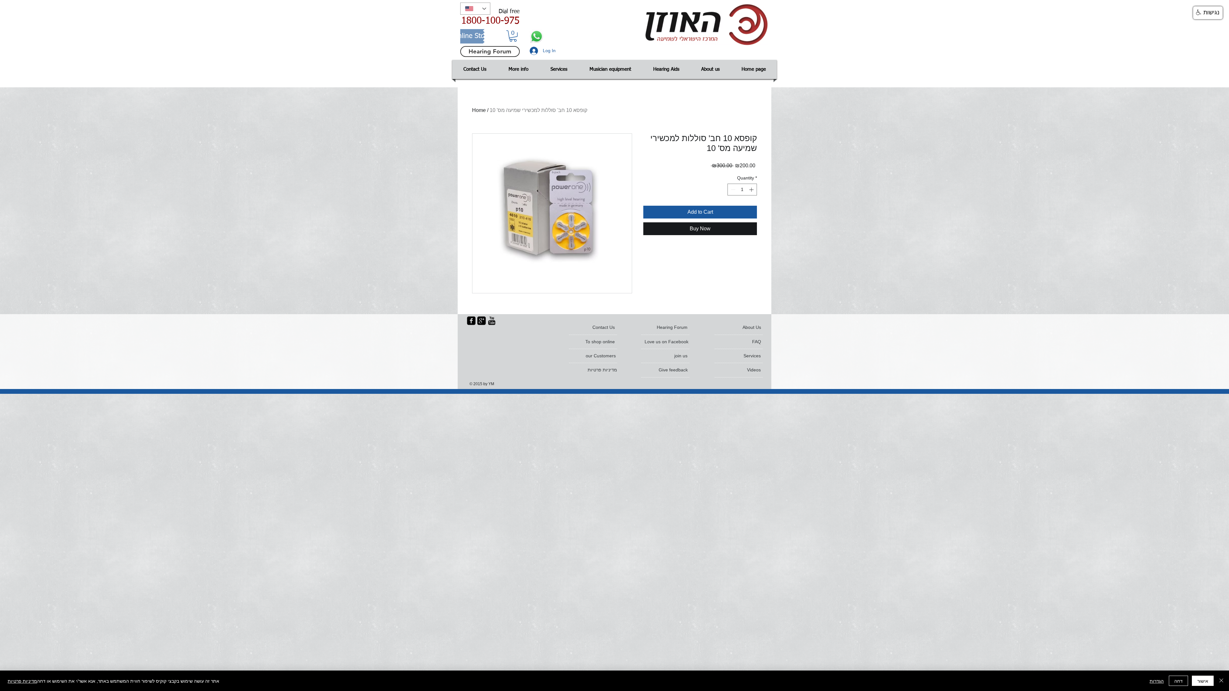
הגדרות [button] (1157, 681)
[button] (513, 36)
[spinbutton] (742, 189)
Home (479, 110)
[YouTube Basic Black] (491, 320)
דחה (1178, 681)
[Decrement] (732, 189)
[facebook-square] (471, 320)
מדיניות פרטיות (22, 681)
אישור (1202, 681)
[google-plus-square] (481, 320)
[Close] (1221, 681)
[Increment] (752, 189)
